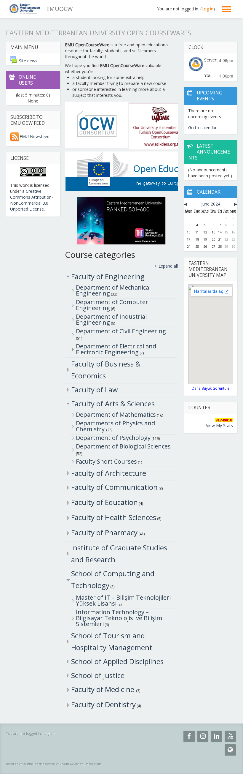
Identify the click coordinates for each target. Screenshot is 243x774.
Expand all (168, 266)
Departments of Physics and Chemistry (115, 426)
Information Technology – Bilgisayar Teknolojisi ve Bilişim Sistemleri (119, 618)
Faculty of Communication (114, 487)
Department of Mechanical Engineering (113, 290)
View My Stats (219, 425)
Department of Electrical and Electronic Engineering (116, 349)
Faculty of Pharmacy (104, 532)
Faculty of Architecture (108, 473)
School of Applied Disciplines (117, 661)
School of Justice (97, 675)
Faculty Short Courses (106, 461)
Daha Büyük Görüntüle (210, 388)
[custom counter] (224, 419)
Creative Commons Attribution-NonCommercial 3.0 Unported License (31, 200)
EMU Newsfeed (34, 136)
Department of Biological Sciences (123, 446)
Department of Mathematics (116, 414)
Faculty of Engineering (108, 276)
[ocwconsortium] (96, 124)
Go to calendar (202, 127)
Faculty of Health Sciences (113, 517)
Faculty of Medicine (103, 689)
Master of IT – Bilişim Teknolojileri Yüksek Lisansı (123, 600)
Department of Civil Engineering (121, 331)
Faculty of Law (94, 389)
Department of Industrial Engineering (111, 319)
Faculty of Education (104, 502)
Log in (207, 9)
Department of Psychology (113, 438)
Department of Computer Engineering (112, 305)
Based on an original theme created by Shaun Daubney (44, 764)
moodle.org (93, 764)
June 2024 (210, 204)
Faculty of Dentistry (103, 704)
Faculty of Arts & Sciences (113, 403)
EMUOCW (59, 9)
